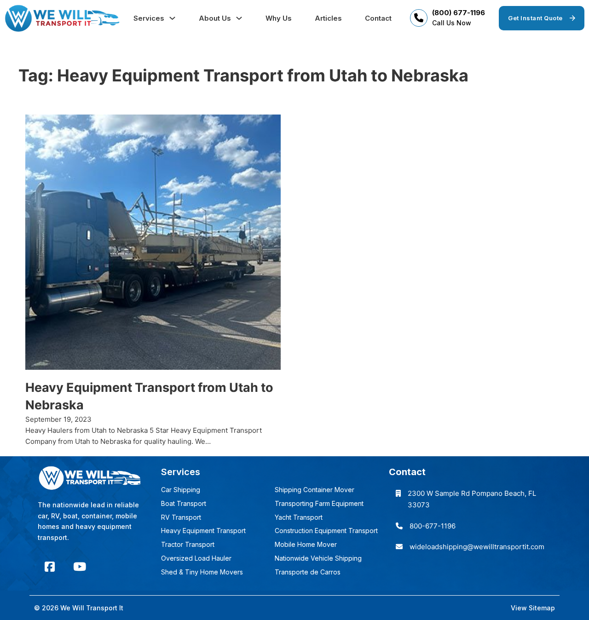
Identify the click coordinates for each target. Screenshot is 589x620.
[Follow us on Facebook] (50, 566)
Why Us (279, 18)
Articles (328, 18)
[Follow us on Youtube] (79, 566)
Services (148, 18)
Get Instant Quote (535, 18)
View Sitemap (533, 608)
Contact (378, 18)
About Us (215, 18)
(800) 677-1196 (458, 12)
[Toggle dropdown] (172, 18)
